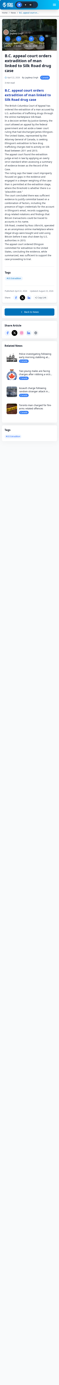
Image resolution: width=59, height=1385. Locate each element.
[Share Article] (41, 38)
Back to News (31, 311)
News (13, 13)
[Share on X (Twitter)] (14, 333)
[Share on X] (22, 297)
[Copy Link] (36, 333)
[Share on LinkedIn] (28, 333)
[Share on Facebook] (7, 333)
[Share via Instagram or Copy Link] (21, 333)
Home (5, 13)
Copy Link (42, 297)
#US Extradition (13, 436)
